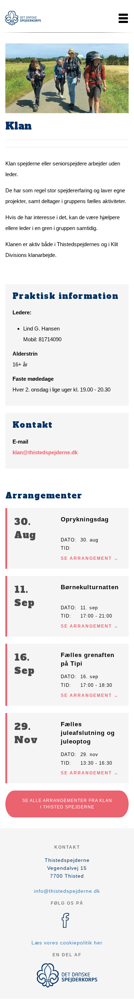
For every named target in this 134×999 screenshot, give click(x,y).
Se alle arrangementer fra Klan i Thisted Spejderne (67, 803)
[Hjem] (23, 18)
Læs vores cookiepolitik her (67, 943)
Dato (68, 540)
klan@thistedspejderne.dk (45, 452)
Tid (65, 548)
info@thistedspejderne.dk (67, 891)
